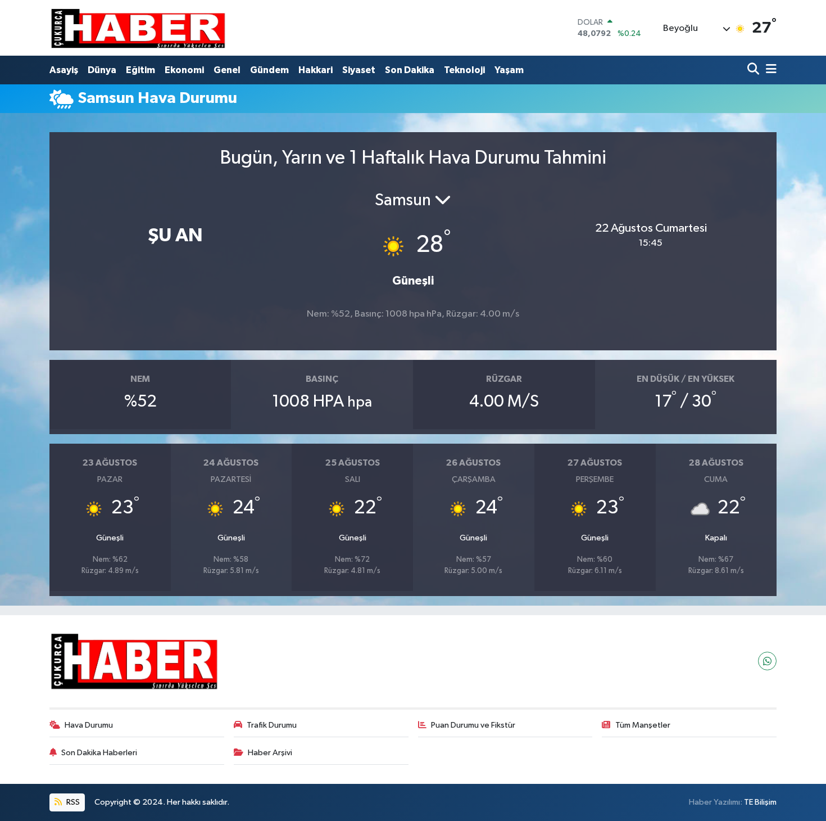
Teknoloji (464, 70)
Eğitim (140, 70)
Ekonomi (184, 70)
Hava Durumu (89, 725)
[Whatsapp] (767, 661)
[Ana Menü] (769, 70)
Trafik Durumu (272, 725)
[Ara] (754, 70)
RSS (72, 802)
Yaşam (509, 70)
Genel (227, 70)
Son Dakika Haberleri (99, 752)
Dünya (102, 70)
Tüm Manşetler (642, 725)
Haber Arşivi (270, 752)
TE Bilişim (760, 802)
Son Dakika (409, 70)
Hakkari (315, 70)
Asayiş (63, 70)
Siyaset (358, 70)
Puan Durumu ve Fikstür (473, 725)
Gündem (269, 70)
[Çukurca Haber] (138, 27)
